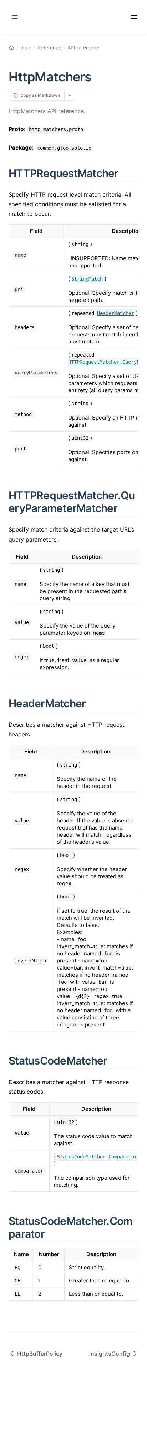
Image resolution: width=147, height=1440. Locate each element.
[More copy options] (70, 95)
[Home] (11, 47)
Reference (49, 47)
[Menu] (134, 17)
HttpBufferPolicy (39, 1353)
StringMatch (87, 279)
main (25, 47)
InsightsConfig (109, 1353)
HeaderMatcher (115, 313)
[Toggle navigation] (15, 17)
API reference (83, 47)
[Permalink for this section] (126, 173)
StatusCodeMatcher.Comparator (97, 1156)
